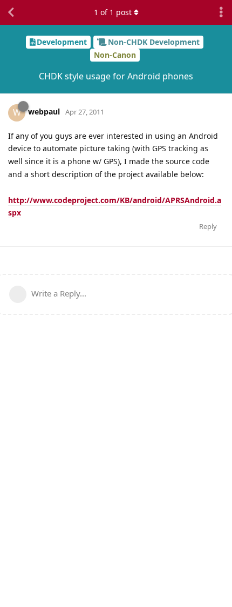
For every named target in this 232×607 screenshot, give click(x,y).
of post (113, 12)
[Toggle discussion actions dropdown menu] (221, 12)
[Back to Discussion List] (11, 12)
